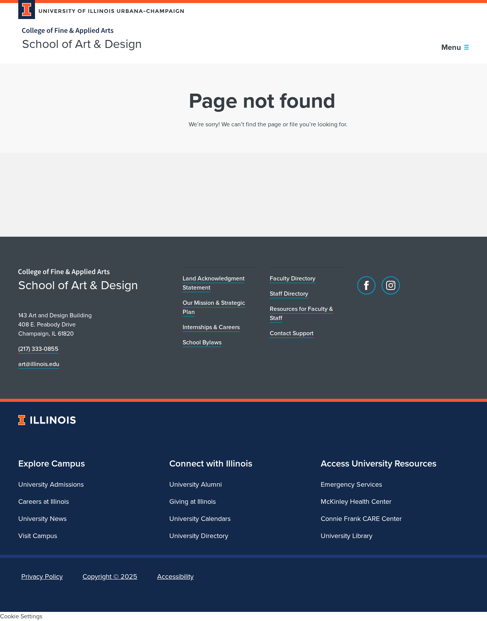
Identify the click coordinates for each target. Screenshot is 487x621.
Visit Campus (37, 536)
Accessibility (175, 576)
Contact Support (292, 333)
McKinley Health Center (356, 501)
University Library (346, 536)
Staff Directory (289, 293)
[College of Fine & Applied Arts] (98, 31)
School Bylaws (202, 342)
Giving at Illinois (192, 501)
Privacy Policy (42, 576)
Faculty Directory (292, 278)
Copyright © (110, 576)
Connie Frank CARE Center (361, 519)
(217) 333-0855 (38, 348)
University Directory (198, 536)
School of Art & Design (82, 43)
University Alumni (195, 484)
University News (42, 519)
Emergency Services (351, 484)
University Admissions (51, 484)
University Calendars (200, 519)
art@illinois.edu (38, 364)
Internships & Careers (211, 327)
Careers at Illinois (43, 501)
